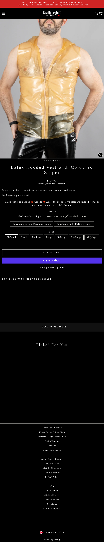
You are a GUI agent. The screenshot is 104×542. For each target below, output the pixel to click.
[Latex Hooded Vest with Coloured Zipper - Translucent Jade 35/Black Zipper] (13, 302)
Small (24, 237)
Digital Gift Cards (52, 495)
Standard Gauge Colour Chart (52, 436)
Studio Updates (52, 441)
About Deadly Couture (52, 459)
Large (49, 237)
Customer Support (52, 508)
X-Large (61, 237)
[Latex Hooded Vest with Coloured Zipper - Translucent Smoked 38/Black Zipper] (7, 302)
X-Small (11, 237)
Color (52, 211)
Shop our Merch (52, 463)
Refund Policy (52, 477)
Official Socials (52, 499)
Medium (36, 237)
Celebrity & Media (52, 450)
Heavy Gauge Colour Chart (52, 432)
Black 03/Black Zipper (30, 216)
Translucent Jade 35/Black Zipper (74, 224)
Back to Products (54, 327)
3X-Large (92, 237)
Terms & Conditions (52, 472)
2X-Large (76, 237)
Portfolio (52, 445)
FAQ (52, 486)
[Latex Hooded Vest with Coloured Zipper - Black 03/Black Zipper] (4, 302)
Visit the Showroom (52, 468)
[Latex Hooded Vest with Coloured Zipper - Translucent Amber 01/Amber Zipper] (10, 302)
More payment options (52, 267)
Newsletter (52, 504)
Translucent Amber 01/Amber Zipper (31, 224)
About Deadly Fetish (52, 427)
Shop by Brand (52, 490)
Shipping (42, 184)
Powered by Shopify (52, 540)
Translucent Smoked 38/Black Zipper (66, 216)
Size (52, 232)
